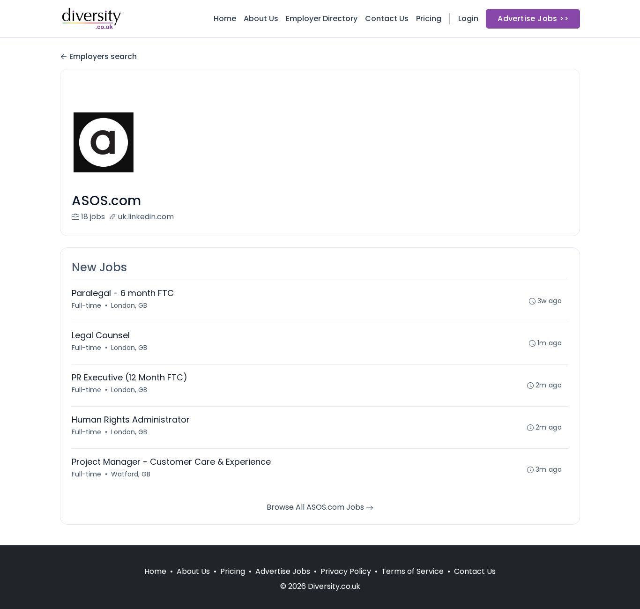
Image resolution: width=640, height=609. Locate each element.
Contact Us (387, 18)
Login (468, 18)
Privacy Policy (345, 571)
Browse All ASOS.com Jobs (316, 507)
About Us (261, 18)
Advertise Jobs (282, 571)
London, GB (129, 305)
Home (225, 18)
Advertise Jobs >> (533, 18)
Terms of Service (412, 571)
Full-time (86, 305)
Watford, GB (130, 474)
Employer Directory (321, 18)
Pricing (428, 18)
